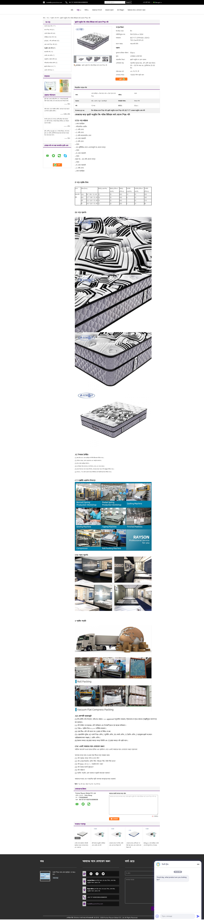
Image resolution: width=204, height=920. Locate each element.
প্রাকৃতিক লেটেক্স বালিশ (49, 59)
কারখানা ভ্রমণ (109, 10)
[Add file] (157, 916)
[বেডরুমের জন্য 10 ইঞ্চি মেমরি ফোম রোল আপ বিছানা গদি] (116, 834)
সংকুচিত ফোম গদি (54, 18)
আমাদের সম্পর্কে (97, 10)
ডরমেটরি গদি (47, 52)
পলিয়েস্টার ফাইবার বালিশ (49, 63)
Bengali (157, 2)
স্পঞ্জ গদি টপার (97, 784)
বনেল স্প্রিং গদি (47, 30)
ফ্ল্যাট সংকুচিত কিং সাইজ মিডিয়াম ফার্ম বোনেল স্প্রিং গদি (94, 65)
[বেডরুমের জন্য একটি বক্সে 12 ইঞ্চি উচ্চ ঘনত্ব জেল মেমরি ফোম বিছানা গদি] (134, 834)
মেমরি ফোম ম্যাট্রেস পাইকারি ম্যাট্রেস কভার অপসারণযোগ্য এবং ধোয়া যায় (81, 845)
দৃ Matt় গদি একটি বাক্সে (50, 41)
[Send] (198, 916)
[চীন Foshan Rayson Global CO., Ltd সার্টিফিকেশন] (50, 86)
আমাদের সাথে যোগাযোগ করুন (136, 10)
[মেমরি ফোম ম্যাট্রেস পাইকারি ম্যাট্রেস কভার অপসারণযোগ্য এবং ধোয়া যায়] (82, 834)
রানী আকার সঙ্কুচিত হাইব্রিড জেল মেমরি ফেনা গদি (98, 844)
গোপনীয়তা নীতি (69, 917)
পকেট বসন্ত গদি (48, 26)
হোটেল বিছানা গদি (48, 33)
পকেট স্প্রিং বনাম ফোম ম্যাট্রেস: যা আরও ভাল (64, 873)
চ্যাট (120, 79)
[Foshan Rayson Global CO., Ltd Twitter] (103, 873)
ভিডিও (87, 10)
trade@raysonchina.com (54, 2)
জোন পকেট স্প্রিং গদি (49, 44)
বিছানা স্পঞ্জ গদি (89, 784)
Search (128, 2)
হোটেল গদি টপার (48, 70)
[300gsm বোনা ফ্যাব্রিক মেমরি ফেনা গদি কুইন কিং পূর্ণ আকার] (151, 834)
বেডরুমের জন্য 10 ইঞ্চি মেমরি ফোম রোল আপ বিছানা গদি (116, 844)
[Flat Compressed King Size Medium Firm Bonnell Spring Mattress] (93, 40)
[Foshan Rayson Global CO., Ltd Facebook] (97, 873)
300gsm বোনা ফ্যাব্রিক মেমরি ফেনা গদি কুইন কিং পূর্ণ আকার (151, 844)
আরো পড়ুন (55, 878)
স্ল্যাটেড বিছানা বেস (48, 66)
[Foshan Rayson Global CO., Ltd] (56, 9)
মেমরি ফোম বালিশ (48, 55)
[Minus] (198, 864)
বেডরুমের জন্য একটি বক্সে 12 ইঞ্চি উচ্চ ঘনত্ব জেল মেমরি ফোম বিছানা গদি (133, 845)
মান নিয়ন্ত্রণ (120, 10)
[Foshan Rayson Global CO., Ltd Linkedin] (90, 873)
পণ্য (78, 10)
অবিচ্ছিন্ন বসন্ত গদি (48, 37)
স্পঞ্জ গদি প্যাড (81, 784)
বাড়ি (72, 10)
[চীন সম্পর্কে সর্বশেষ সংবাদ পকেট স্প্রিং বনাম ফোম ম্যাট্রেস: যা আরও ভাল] (45, 876)
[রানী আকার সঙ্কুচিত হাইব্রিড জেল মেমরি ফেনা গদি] (99, 834)
